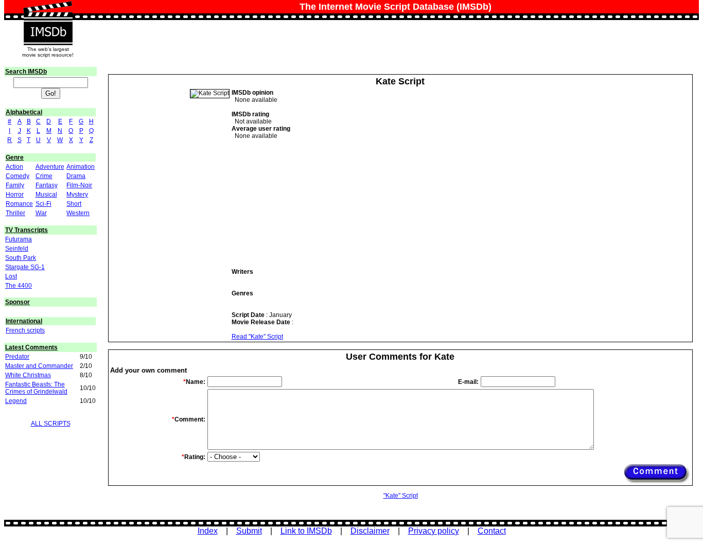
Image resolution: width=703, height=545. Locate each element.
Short (73, 203)
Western (78, 213)
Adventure (50, 166)
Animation (80, 166)
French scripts (25, 330)
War (41, 213)
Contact (492, 530)
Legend (16, 401)
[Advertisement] (309, 203)
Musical (46, 194)
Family (15, 185)
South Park (20, 257)
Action (14, 166)
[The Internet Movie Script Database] (48, 11)
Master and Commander (39, 366)
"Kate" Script (400, 495)
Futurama (18, 239)
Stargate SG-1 (25, 267)
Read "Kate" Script (257, 336)
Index (208, 530)
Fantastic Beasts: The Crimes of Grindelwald (36, 388)
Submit (249, 530)
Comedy (17, 176)
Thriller (15, 213)
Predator (17, 356)
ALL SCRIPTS (51, 423)
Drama (75, 176)
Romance (19, 203)
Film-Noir (79, 185)
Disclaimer (370, 530)
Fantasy (47, 185)
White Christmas (28, 375)
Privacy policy (433, 530)
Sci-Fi (43, 203)
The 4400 (18, 285)
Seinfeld (16, 248)
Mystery (77, 194)
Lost (11, 276)
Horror (15, 194)
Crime (44, 176)
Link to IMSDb (306, 530)
